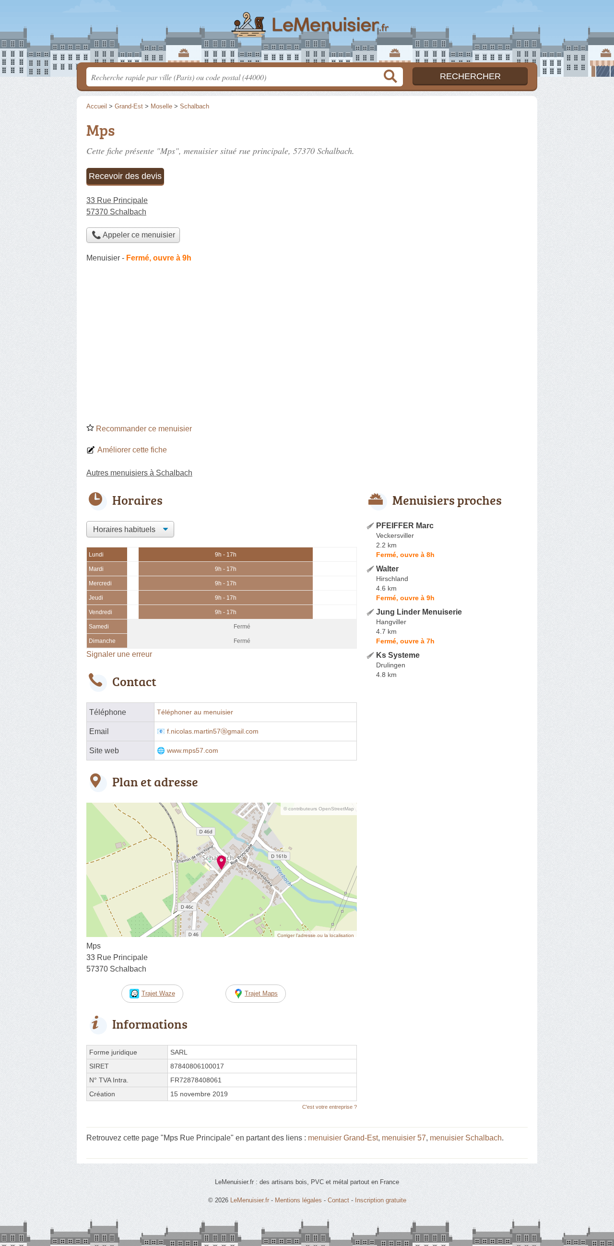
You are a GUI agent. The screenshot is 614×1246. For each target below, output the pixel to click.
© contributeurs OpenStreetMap (318, 808)
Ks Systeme (398, 655)
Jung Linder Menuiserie (419, 612)
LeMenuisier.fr (307, 34)
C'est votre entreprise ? (329, 1107)
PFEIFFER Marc (405, 526)
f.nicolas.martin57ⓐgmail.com (213, 731)
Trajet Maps (261, 993)
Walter (387, 569)
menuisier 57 (404, 1138)
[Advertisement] (307, 346)
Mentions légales (298, 1200)
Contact (338, 1200)
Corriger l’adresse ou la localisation (315, 935)
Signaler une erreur (119, 654)
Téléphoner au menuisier (195, 712)
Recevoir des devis (125, 176)
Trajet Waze (158, 993)
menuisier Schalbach (466, 1138)
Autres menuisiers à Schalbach (139, 473)
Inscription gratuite (380, 1200)
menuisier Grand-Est (343, 1138)
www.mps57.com (192, 750)
